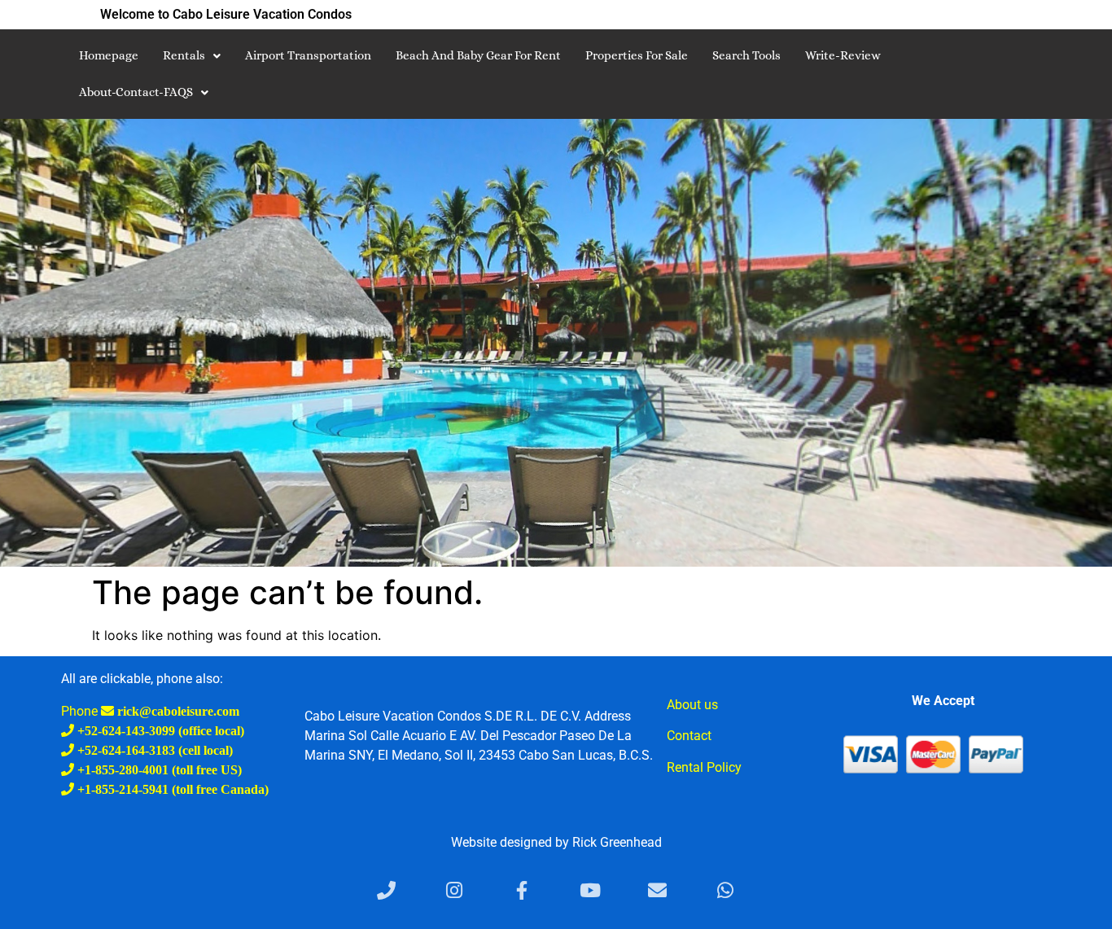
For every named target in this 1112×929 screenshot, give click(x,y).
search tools (746, 55)
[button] (192, 55)
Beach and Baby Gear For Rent (478, 55)
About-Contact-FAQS (136, 92)
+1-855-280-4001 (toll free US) (158, 769)
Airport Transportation (308, 55)
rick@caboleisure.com (176, 710)
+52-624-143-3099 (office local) (159, 730)
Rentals (184, 55)
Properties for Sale (636, 55)
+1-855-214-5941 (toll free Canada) (171, 788)
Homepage (108, 55)
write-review (843, 55)
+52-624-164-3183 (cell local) (153, 749)
